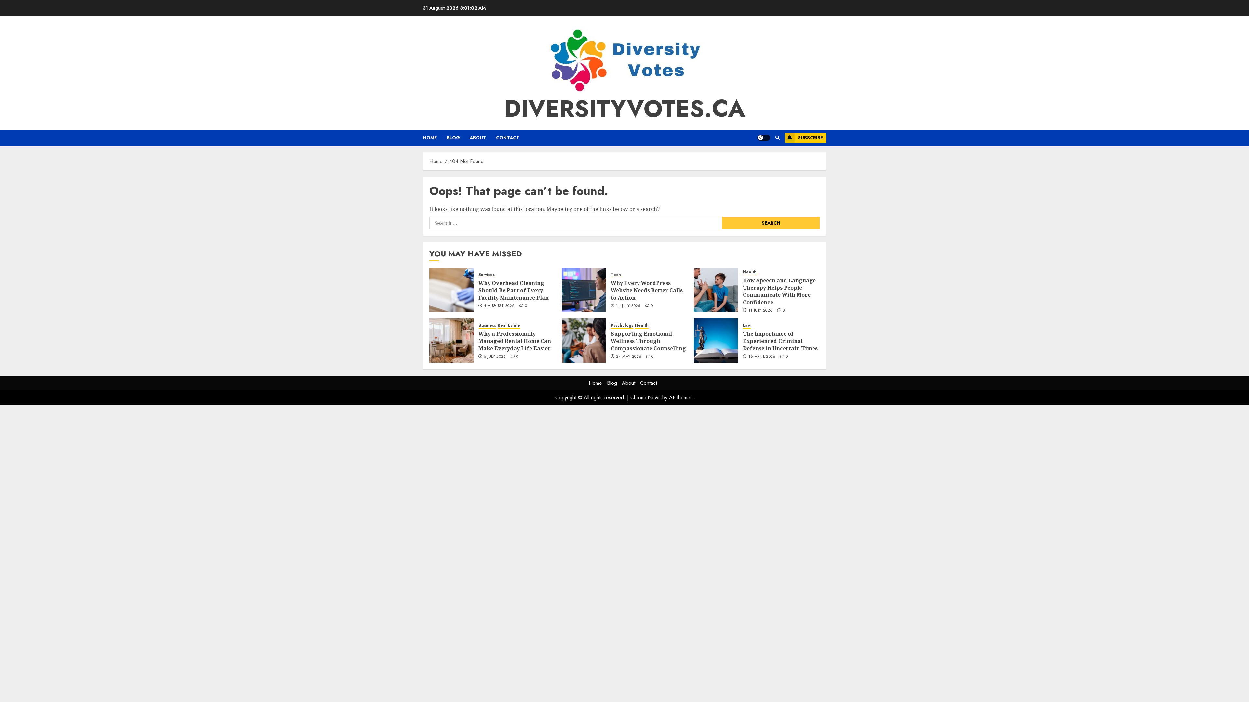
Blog (453, 138)
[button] (777, 138)
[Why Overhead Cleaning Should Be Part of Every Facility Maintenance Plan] (451, 290)
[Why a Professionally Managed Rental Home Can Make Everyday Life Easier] (451, 340)
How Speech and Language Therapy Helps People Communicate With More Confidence (779, 291)
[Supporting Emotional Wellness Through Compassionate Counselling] (584, 340)
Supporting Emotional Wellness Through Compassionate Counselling (648, 341)
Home (430, 138)
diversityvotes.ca (624, 108)
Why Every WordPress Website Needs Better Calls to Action (647, 290)
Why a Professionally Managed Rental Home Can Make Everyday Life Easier (514, 341)
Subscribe (810, 138)
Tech (616, 275)
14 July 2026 (628, 306)
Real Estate (509, 325)
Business (487, 325)
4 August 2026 (499, 306)
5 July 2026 (495, 356)
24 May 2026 (628, 356)
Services (486, 275)
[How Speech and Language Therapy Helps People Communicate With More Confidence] (716, 290)
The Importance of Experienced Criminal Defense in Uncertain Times (780, 341)
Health (750, 272)
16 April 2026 (762, 356)
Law (747, 325)
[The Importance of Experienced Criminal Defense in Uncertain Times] (716, 340)
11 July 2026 (760, 310)
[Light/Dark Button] (763, 138)
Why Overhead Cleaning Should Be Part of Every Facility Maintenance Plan (513, 290)
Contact (507, 138)
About (478, 138)
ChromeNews (645, 397)
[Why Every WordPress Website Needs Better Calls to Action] (584, 290)
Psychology (622, 325)
